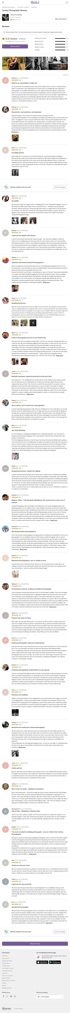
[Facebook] (3, 996)
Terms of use (5, 958)
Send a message (60, 187)
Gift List (4, 985)
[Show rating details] (22, 80)
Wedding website (6, 988)
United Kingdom (44, 997)
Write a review (15, 46)
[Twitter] (7, 996)
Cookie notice (6, 966)
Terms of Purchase (7, 961)
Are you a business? (7, 975)
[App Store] (42, 963)
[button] (35, 187)
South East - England (23, 7)
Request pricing (35, 944)
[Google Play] (55, 963)
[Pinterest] (11, 996)
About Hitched (6, 978)
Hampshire (34, 7)
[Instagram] (14, 996)
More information (60, 19)
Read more (15, 132)
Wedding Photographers (8, 7)
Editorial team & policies (8, 980)
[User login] (67, 2)
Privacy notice (6, 963)
